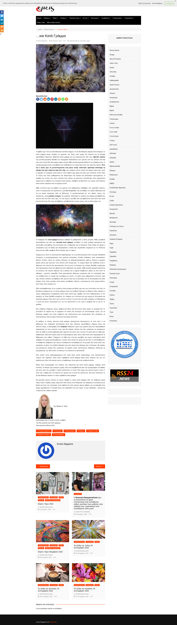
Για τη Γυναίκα (114, 127)
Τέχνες (112, 303)
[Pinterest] (52, 99)
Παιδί (111, 248)
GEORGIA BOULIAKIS (46, 507)
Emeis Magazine (42, 41)
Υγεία (111, 312)
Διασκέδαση (114, 149)
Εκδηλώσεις (114, 175)
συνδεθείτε (58, 608)
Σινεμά (112, 282)
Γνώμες (112, 140)
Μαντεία (41, 500)
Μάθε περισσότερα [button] (144, 3)
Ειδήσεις (46, 18)
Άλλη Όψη (113, 72)
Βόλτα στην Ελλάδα (116, 115)
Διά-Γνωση (113, 145)
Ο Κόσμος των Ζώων (117, 226)
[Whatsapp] (63, 99)
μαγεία (82, 431)
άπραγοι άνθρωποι (44, 431)
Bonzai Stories (114, 50)
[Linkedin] (48, 99)
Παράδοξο (113, 252)
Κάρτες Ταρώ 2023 (45, 504)
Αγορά (112, 67)
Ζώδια (61, 497)
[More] (66, 99)
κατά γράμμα (70, 431)
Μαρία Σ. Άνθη (93, 431)
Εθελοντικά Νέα (115, 166)
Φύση (111, 316)
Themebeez (53, 622)
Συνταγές (113, 290)
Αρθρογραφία (114, 80)
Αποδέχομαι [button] (169, 3)
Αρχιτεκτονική (114, 89)
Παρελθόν (113, 256)
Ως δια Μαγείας (59, 434)
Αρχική (39, 18)
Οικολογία (113, 235)
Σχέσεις (112, 295)
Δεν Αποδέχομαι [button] (157, 3)
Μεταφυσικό (114, 217)
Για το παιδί (113, 132)
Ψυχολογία (113, 321)
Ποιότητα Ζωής (74, 18)
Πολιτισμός (94, 18)
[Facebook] (37, 99)
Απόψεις (63, 18)
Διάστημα (113, 153)
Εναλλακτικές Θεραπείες (118, 187)
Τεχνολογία (78, 494)
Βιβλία (112, 106)
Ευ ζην (85, 18)
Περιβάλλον (105, 18)
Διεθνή (112, 162)
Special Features (75, 41)
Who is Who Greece (53, 22)
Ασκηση (112, 93)
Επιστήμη (83, 41)
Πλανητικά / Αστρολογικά (52, 500)
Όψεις (55, 18)
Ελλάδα (112, 179)
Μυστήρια (113, 222)
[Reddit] (45, 99)
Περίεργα (113, 265)
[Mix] (59, 99)
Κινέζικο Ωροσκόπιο (116, 205)
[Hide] (0, 34)
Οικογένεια (113, 230)
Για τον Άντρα (114, 136)
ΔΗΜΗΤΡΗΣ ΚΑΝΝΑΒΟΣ (83, 512)
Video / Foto (41, 22)
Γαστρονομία (117, 18)
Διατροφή (113, 157)
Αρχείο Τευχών (114, 84)
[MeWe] (55, 99)
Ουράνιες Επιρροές (116, 239)
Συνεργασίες (114, 286)
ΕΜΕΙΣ (112, 183)
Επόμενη (98, 466)
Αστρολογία (128, 18)
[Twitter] (41, 99)
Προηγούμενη (44, 466)
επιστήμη (58, 431)
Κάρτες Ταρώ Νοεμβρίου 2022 (50, 552)
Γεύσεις (112, 123)
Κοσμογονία (114, 209)
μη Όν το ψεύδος (44, 434)
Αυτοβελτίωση (114, 102)
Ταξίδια (112, 299)
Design (112, 54)
